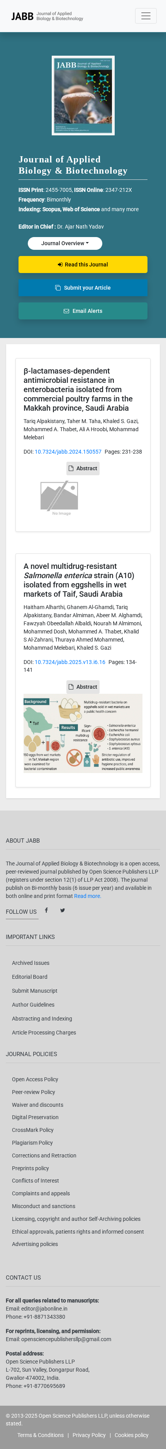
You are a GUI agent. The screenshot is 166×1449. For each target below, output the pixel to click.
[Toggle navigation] (146, 16)
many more (125, 209)
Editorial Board (29, 977)
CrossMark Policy (33, 1130)
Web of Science (81, 209)
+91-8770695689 (44, 1386)
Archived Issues (30, 963)
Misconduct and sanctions (43, 1206)
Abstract (86, 468)
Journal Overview (62, 243)
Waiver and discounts (37, 1105)
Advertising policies (35, 1244)
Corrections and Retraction (44, 1155)
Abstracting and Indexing (42, 1018)
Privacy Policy (89, 1435)
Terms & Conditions (40, 1435)
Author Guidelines (33, 1005)
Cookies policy (132, 1435)
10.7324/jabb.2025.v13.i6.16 (70, 662)
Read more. (88, 896)
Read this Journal (85, 264)
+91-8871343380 (44, 1317)
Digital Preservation (35, 1117)
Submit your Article (86, 288)
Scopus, (52, 209)
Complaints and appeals (41, 1193)
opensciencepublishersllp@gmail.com (66, 1339)
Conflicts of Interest (35, 1181)
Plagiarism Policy (32, 1143)
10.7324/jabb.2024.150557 (68, 452)
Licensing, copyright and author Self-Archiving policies (76, 1219)
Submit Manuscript (35, 991)
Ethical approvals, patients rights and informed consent (78, 1232)
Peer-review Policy (33, 1092)
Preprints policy (30, 1168)
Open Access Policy (35, 1079)
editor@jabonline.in (44, 1309)
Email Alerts (85, 311)
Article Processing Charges (44, 1032)
